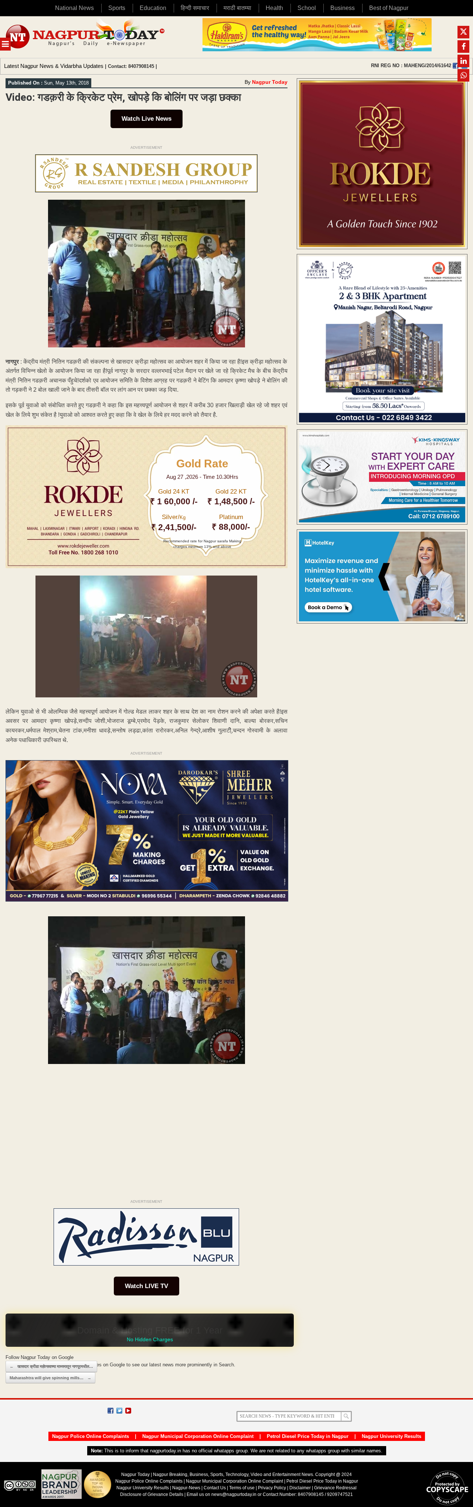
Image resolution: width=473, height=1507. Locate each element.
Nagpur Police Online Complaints (90, 1436)
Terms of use (242, 1487)
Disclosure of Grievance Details (151, 1494)
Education (153, 8)
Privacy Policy (272, 1487)
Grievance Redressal (335, 1487)
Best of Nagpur (388, 8)
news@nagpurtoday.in (233, 1494)
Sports (116, 8)
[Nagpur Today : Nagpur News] (86, 37)
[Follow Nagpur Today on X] (119, 1411)
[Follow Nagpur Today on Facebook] (110, 1411)
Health (274, 8)
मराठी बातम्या (237, 8)
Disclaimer (300, 1487)
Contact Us (215, 1487)
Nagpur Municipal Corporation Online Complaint (197, 1436)
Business (342, 8)
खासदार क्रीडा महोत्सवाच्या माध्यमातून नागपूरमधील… (51, 1366)
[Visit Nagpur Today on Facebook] (456, 66)
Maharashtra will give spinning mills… (50, 1378)
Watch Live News (146, 118)
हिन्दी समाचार (195, 8)
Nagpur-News (186, 1487)
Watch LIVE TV (146, 1286)
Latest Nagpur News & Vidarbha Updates (53, 66)
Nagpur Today (269, 82)
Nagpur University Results (391, 1436)
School (306, 8)
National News (74, 8)
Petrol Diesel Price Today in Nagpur (307, 1436)
